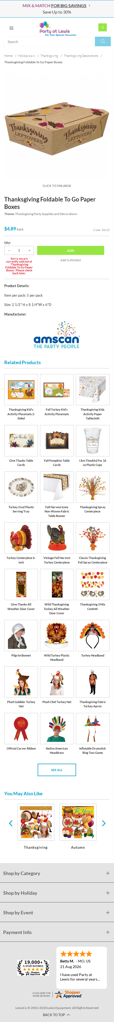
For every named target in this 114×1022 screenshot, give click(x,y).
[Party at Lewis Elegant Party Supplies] (57, 27)
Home (8, 56)
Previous (10, 823)
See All (57, 770)
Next (103, 823)
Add (70, 251)
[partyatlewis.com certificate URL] (57, 994)
